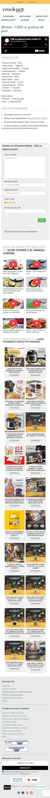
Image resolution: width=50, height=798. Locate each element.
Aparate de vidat (8, 20)
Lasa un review (10, 154)
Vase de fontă (42, 16)
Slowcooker (8, 16)
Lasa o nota (9, 199)
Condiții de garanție (9, 722)
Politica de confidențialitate (12, 731)
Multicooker (25, 16)
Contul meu (6, 686)
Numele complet (11, 181)
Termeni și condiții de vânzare (13, 713)
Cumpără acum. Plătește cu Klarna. (15, 728)
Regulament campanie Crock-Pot (14, 716)
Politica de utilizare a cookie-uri (13, 734)
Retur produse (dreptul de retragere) (15, 719)
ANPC (4, 737)
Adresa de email (10, 190)
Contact (5, 701)
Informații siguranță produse (12, 725)
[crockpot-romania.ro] (13, 9)
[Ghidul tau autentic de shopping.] (41, 787)
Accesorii (25, 20)
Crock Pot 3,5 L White (38, 118)
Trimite (41, 220)
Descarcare (14, 375)
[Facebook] (19, 793)
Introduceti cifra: (12, 208)
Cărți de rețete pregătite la (23, 340)
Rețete (42, 20)
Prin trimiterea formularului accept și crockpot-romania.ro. (20, 772)
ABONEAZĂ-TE (25, 768)
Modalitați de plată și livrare (12, 698)
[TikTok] (23, 793)
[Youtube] (31, 793)
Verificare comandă (9, 689)
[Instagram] (27, 793)
